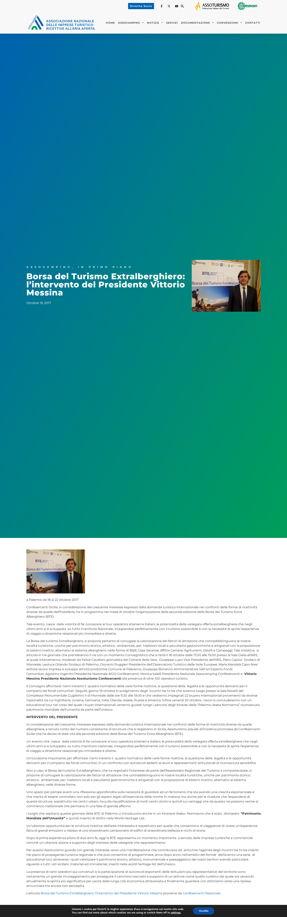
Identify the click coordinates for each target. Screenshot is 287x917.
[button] (182, 6)
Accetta (204, 911)
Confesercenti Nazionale (201, 893)
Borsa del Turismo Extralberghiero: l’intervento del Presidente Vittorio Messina (101, 893)
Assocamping (49, 267)
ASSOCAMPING (129, 22)
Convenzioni (227, 22)
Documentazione (195, 22)
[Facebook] (162, 6)
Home (110, 22)
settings (176, 912)
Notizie (153, 22)
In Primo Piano (105, 267)
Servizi (172, 22)
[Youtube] (177, 6)
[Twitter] (169, 6)
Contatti (252, 22)
